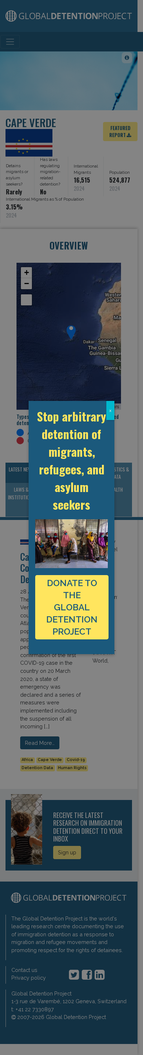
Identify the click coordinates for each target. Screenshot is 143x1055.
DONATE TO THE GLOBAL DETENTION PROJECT (72, 607)
